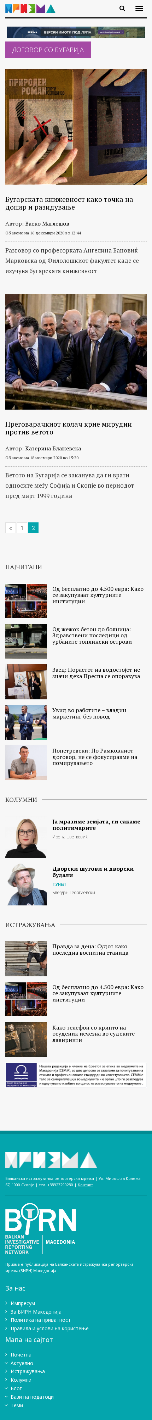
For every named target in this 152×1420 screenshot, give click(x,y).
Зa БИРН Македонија (36, 1311)
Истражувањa (28, 1371)
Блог (16, 1388)
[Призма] (33, 4)
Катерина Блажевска (53, 448)
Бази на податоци (32, 1396)
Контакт (85, 1184)
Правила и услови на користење (50, 1328)
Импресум (23, 1303)
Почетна (21, 1354)
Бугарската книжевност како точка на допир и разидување (69, 203)
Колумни (21, 1379)
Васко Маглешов (47, 223)
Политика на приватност (41, 1319)
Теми (17, 1405)
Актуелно (22, 1363)
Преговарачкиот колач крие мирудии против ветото (68, 428)
